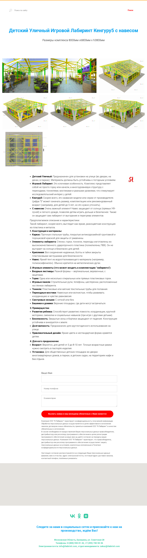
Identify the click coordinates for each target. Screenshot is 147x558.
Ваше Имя (46, 373)
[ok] (79, 516)
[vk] (73, 516)
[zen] (86, 516)
